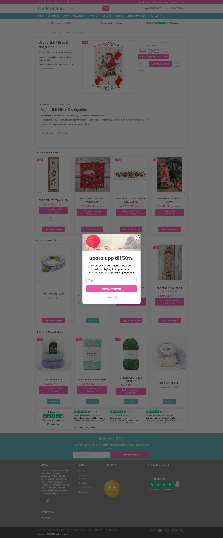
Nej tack (111, 297)
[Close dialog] (137, 237)
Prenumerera (111, 289)
